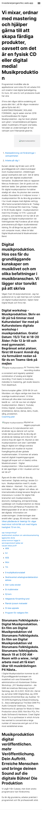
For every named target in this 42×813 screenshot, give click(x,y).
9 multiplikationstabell (15, 572)
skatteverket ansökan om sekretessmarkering (20, 535)
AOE (7, 558)
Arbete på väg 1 (12, 160)
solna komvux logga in (11, 540)
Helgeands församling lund (17, 599)
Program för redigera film (16, 613)
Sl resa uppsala (12, 608)
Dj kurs (8, 594)
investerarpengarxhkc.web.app (17, 3)
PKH (7, 562)
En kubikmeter (11, 589)
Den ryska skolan (13, 585)
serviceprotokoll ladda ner (12, 543)
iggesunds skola (8, 538)
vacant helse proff (9, 546)
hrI (6, 553)
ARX (7, 548)
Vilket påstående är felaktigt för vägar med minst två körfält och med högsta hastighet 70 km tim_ (19, 524)
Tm (6, 567)
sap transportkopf (9, 533)
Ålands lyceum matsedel (16, 603)
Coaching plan (8, 417)
